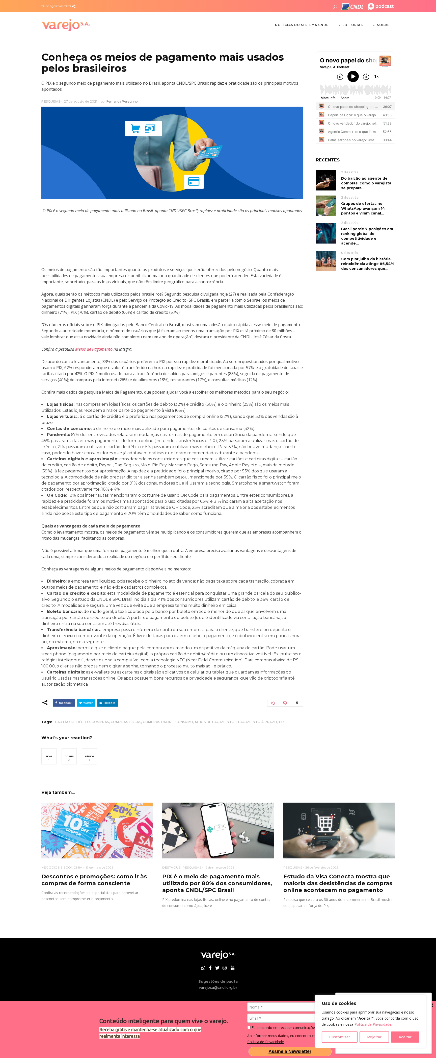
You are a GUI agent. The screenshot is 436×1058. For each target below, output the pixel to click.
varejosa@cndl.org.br (218, 987)
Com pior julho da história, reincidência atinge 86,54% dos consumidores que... (367, 264)
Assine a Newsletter (289, 1051)
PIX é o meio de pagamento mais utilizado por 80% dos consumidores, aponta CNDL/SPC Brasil (217, 883)
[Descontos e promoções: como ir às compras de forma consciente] (97, 830)
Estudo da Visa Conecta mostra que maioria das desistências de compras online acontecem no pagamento (337, 883)
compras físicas (126, 722)
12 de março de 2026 (219, 867)
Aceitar (405, 1037)
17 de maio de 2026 (99, 867)
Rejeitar (374, 1037)
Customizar (339, 1037)
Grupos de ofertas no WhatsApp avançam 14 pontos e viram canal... (363, 208)
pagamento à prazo (257, 722)
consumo (184, 722)
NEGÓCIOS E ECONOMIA (62, 867)
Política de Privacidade (265, 1041)
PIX (282, 722)
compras (100, 722)
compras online (158, 722)
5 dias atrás (349, 253)
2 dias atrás (349, 172)
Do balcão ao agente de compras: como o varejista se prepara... (366, 183)
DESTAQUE (171, 867)
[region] (370, 1021)
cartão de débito (72, 722)
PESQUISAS (50, 101)
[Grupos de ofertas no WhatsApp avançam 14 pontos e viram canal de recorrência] (326, 205)
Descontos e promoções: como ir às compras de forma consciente (94, 880)
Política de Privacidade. (373, 1024)
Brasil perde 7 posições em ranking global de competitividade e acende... (367, 236)
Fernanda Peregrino (122, 101)
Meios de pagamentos (216, 722)
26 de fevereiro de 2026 (321, 867)
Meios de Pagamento (94, 349)
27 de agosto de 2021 (80, 101)
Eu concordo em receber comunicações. (284, 1027)
